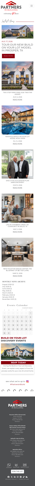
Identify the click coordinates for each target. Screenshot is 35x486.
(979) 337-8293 (19, 432)
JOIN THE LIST (17, 471)
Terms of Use (24, 479)
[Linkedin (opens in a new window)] (14, 477)
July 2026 (5, 286)
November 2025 (8, 299)
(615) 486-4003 (19, 454)
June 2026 (6, 289)
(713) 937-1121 (19, 419)
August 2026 (7, 284)
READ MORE (8, 56)
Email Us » (17, 421)
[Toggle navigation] (31, 6)
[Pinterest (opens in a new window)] (20, 477)
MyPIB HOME (25, 467)
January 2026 (7, 297)
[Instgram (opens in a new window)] (17, 477)
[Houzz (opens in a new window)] (26, 477)
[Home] (11, 6)
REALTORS (16, 467)
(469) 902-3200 (19, 443)
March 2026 (6, 293)
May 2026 (5, 291)
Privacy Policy (11, 479)
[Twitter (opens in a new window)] (11, 477)
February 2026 (7, 295)
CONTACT (9, 467)
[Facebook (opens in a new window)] (8, 477)
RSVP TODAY (18, 362)
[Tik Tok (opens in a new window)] (23, 477)
